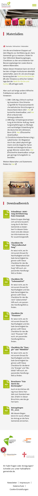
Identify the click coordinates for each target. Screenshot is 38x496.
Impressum (25, 482)
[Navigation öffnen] (35, 5)
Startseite (9, 46)
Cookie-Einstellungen (19, 489)
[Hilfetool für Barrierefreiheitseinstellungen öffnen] (3, 449)
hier (13, 164)
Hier (29, 110)
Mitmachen (16, 46)
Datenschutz (18, 486)
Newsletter (12, 482)
